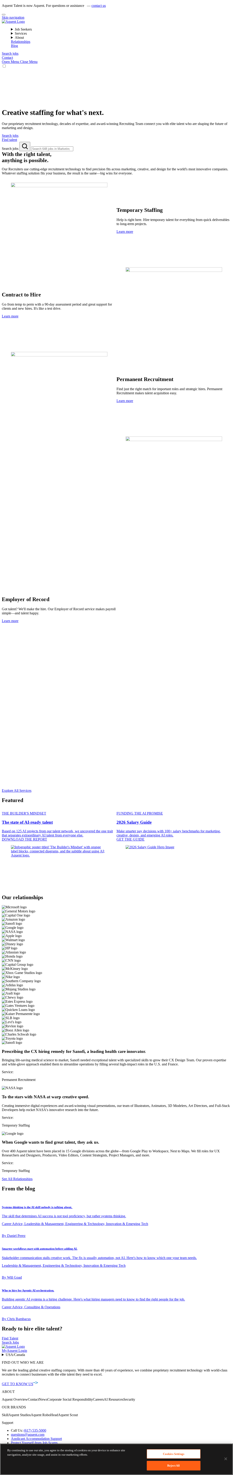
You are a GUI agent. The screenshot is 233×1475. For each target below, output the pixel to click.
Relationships (20, 42)
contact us (98, 6)
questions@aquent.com (27, 1434)
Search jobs (10, 149)
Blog (14, 46)
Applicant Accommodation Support (36, 1439)
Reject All (173, 1465)
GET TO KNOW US (17, 1384)
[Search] (24, 146)
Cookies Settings (173, 1454)
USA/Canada (15, 1355)
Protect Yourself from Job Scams (34, 1443)
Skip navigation (13, 17)
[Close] (3, 14)
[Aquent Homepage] (13, 21)
